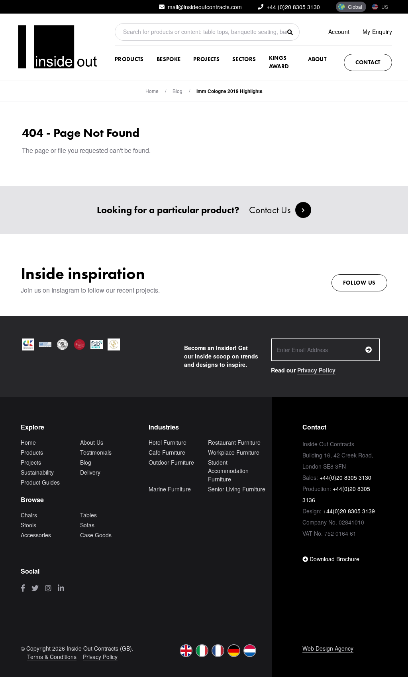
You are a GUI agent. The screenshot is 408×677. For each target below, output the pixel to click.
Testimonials (96, 452)
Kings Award (279, 62)
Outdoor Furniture (171, 462)
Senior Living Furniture (236, 489)
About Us (91, 442)
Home (152, 90)
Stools (28, 525)
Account (338, 32)
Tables (88, 515)
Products (129, 59)
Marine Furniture (170, 489)
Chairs (29, 515)
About (317, 59)
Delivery (90, 472)
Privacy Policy (316, 370)
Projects (206, 59)
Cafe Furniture (167, 452)
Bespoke (168, 59)
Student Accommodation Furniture (228, 470)
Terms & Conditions (51, 657)
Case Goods (96, 535)
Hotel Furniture (167, 442)
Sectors (244, 59)
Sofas (87, 525)
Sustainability (37, 472)
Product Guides (40, 482)
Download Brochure (333, 559)
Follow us (359, 282)
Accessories (36, 535)
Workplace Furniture (233, 452)
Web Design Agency (327, 648)
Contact (368, 62)
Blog (85, 462)
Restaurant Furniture (234, 442)
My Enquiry (377, 32)
